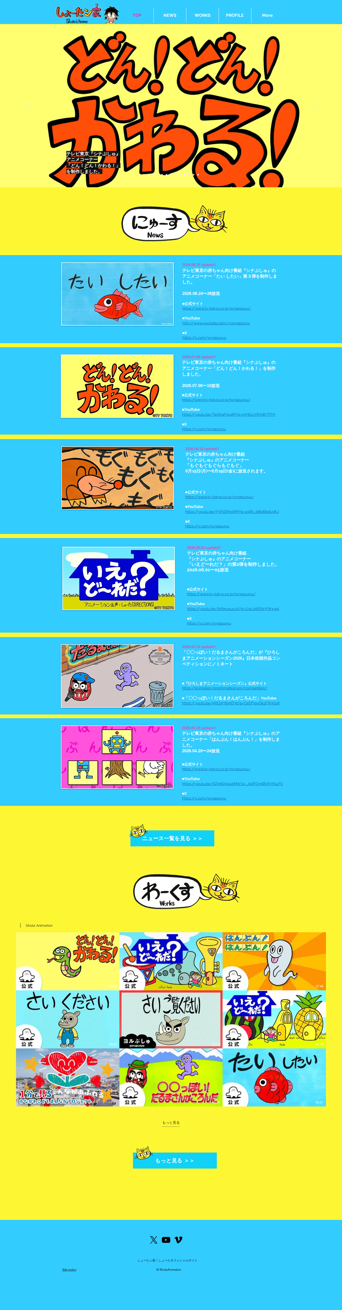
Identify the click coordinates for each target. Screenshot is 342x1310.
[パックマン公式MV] (189, 174)
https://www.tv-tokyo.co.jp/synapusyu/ (216, 308)
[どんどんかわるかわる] (148, 174)
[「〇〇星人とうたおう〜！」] (175, 174)
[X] (153, 1240)
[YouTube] (166, 1240)
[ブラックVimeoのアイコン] (178, 1240)
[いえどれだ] (153, 174)
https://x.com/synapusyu (204, 337)
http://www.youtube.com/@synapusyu (216, 323)
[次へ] (314, 106)
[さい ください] (166, 174)
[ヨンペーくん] (198, 174)
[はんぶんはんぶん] (162, 174)
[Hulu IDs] (193, 174)
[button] (36, 925)
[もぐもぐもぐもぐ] (180, 174)
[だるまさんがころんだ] (157, 174)
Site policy (69, 1269)
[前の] (27, 106)
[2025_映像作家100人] (184, 174)
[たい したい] (144, 174)
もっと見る (171, 1122)
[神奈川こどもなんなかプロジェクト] (171, 174)
